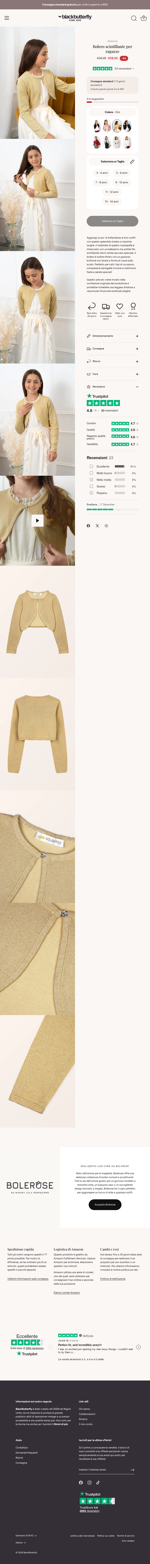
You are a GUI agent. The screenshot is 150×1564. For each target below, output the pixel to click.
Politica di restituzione (112, 1278)
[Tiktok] (98, 1482)
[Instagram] (89, 1482)
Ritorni (96, 361)
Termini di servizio (125, 1536)
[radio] (96, 126)
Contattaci (22, 1447)
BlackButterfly (30, 1552)
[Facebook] (81, 1482)
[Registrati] (132, 1470)
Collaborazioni (87, 1414)
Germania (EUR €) (24, 1535)
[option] (75, 4)
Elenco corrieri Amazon (67, 1292)
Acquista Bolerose (105, 1204)
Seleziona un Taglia (112, 161)
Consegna (98, 348)
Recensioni (98, 386)
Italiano (19, 1542)
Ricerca (83, 1419)
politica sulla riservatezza (83, 1536)
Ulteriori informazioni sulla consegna (27, 1278)
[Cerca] (134, 18)
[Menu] (7, 18)
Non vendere (128, 1541)
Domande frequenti (27, 1452)
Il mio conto (86, 1424)
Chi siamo (84, 1408)
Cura (95, 373)
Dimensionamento (102, 335)
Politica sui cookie (105, 1536)
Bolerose (113, 41)
